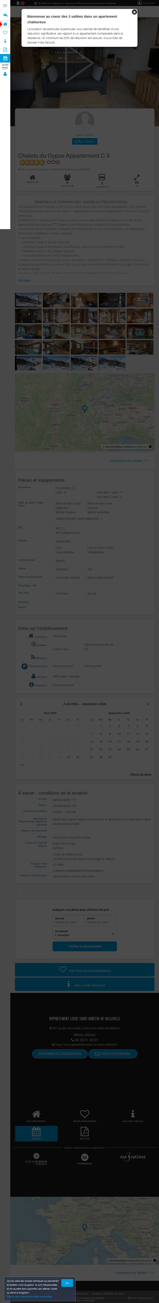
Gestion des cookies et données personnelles (29, 1296)
